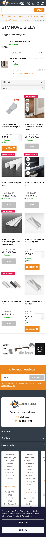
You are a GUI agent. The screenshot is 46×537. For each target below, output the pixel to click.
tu (31, 516)
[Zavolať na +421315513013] (28, 3)
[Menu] (43, 3)
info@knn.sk (25, 417)
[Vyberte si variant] (35, 108)
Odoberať (37, 377)
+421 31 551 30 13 (25, 421)
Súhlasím (23, 530)
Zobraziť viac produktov (22, 74)
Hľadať (39, 10)
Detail (32, 146)
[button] (19, 136)
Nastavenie (23, 522)
